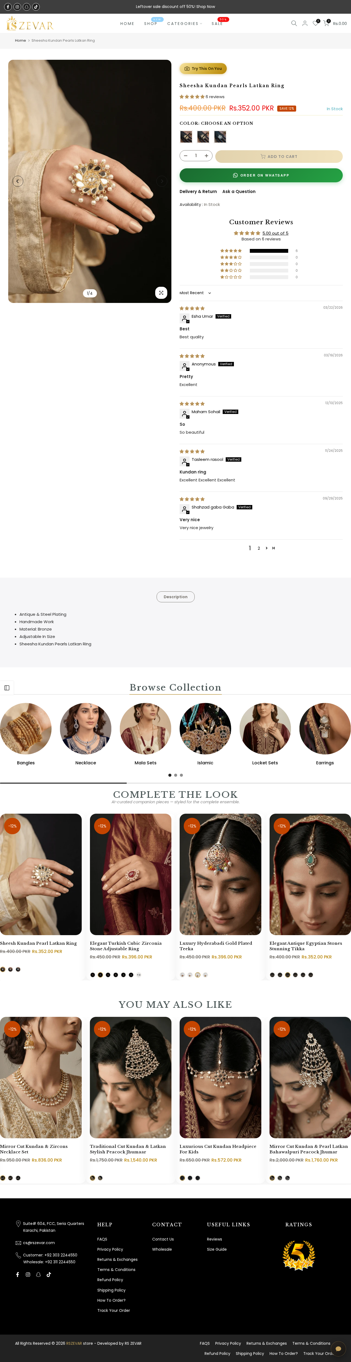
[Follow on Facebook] (8, 7)
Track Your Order (113, 1310)
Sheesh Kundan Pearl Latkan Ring (38, 943)
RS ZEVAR (133, 1343)
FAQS (102, 1239)
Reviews (214, 1239)
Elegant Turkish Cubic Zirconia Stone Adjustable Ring (126, 946)
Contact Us (163, 1239)
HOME (127, 23)
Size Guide (217, 1249)
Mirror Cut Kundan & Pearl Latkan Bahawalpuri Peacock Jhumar (309, 1149)
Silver (220, 136)
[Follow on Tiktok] (36, 7)
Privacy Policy (110, 1249)
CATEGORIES (183, 23)
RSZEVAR (74, 1343)
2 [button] (259, 548)
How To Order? (111, 1300)
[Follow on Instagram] (17, 7)
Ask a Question (239, 191)
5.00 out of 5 (275, 233)
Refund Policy (110, 1279)
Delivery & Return (198, 191)
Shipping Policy (111, 1290)
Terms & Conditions (116, 1269)
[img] (192, 308)
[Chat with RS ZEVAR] (338, 1349)
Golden (186, 136)
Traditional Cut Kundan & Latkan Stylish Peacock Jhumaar (128, 1149)
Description (176, 596)
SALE (219, 23)
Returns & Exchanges (117, 1259)
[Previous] (17, 181)
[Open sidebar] (7, 688)
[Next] (161, 181)
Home (20, 40)
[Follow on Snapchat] (26, 7)
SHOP (153, 23)
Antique (203, 136)
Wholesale (162, 1249)
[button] (193, 97)
